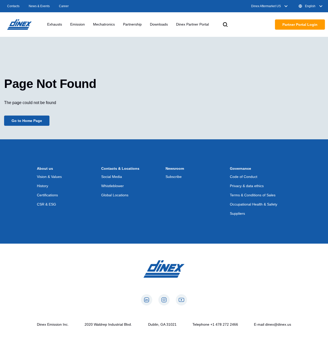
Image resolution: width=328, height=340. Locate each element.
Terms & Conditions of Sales (252, 195)
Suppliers (237, 213)
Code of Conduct (243, 177)
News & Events (39, 6)
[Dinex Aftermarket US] (19, 24)
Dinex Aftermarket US (266, 6)
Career (64, 6)
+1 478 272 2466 (224, 324)
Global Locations (114, 195)
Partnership (132, 24)
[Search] (225, 24)
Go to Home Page (27, 121)
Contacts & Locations (120, 168)
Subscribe (174, 177)
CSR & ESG (46, 204)
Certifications (47, 195)
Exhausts (54, 24)
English (310, 6)
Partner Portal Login (299, 24)
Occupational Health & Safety (253, 204)
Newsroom (175, 168)
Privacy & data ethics (247, 186)
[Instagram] (164, 299)
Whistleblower (112, 186)
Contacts (13, 6)
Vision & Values (49, 177)
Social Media (111, 177)
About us (45, 168)
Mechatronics (104, 24)
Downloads (159, 24)
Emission (77, 24)
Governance (240, 168)
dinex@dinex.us (278, 324)
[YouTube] (181, 299)
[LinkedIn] (146, 299)
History (42, 186)
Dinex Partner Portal (192, 24)
